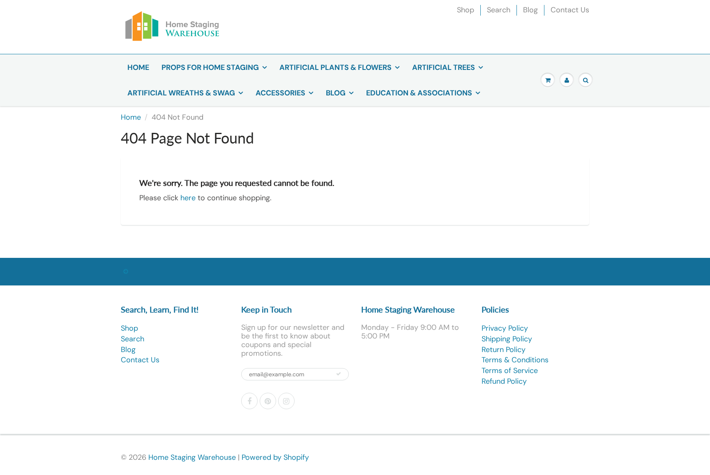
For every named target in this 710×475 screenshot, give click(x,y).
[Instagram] (286, 401)
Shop (465, 10)
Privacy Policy (505, 328)
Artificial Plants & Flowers (335, 67)
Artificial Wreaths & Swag (181, 93)
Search (498, 10)
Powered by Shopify (275, 457)
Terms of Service (510, 370)
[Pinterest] (268, 401)
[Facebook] (249, 401)
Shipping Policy (507, 339)
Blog (530, 10)
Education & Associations (419, 93)
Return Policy (504, 350)
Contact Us (570, 10)
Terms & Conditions (515, 360)
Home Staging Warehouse (192, 457)
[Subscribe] (338, 373)
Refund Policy (504, 381)
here (188, 198)
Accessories (280, 93)
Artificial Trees (443, 67)
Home (138, 67)
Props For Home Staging (210, 67)
